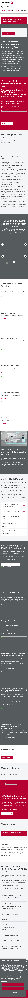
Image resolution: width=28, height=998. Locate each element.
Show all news (6, 757)
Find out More (6, 123)
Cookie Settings (13, 992)
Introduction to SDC (7, 470)
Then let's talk (6, 813)
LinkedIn (18, 813)
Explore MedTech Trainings (9, 564)
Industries (16, 10)
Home (3, 10)
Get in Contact (7, 33)
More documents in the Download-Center (14, 832)
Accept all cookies (12, 984)
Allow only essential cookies (13, 988)
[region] (13, 978)
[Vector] (7, 4)
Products (9, 10)
